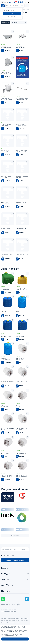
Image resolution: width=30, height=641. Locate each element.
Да (12, 13)
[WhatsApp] (3, 599)
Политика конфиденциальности (8, 609)
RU (5, 2)
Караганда (18, 623)
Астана (20, 620)
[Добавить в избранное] (12, 31)
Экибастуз (10, 623)
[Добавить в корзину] (2, 50)
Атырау (26, 620)
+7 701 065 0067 (7, 555)
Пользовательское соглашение (8, 611)
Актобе (8, 620)
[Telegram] (27, 599)
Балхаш (3, 623)
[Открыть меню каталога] (3, 5)
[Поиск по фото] (22, 6)
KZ (7, 2)
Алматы (14, 620)
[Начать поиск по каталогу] (7, 6)
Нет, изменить (12, 16)
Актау (3, 620)
